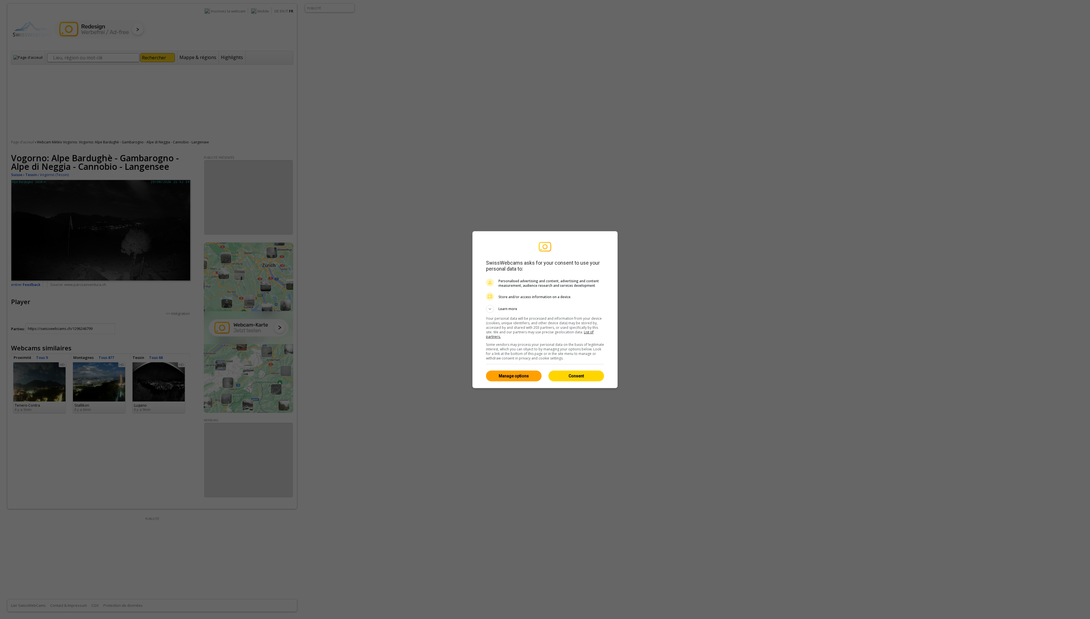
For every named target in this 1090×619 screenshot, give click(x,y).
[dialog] (545, 309)
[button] (545, 309)
